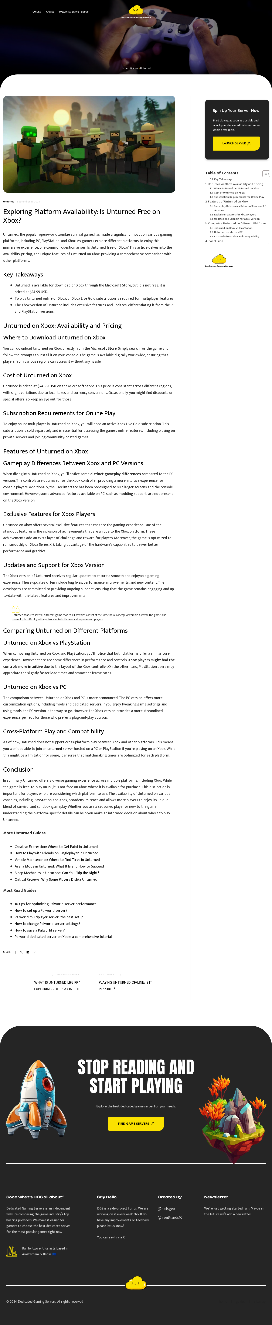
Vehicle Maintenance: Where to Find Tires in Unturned (57, 860)
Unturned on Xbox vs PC (228, 232)
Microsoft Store (104, 348)
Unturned (8, 201)
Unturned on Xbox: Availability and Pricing (235, 184)
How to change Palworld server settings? (47, 924)
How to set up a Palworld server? (41, 911)
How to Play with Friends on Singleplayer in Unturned (56, 853)
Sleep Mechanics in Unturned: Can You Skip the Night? (57, 873)
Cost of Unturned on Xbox (229, 193)
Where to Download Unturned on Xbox (236, 189)
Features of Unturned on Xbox (228, 201)
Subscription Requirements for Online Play (239, 197)
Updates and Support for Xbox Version (237, 219)
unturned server (60, 749)
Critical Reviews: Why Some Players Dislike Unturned (56, 879)
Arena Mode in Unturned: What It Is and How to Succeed (59, 866)
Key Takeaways (223, 179)
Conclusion (215, 241)
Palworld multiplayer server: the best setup (49, 917)
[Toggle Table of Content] (264, 173)
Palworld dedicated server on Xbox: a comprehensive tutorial (63, 937)
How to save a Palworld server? (40, 930)
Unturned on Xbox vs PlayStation (233, 228)
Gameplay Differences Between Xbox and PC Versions (240, 208)
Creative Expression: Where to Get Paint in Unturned (56, 847)
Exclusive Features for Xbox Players (235, 215)
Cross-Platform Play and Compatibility (236, 237)
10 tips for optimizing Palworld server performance (55, 904)
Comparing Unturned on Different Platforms (237, 223)
